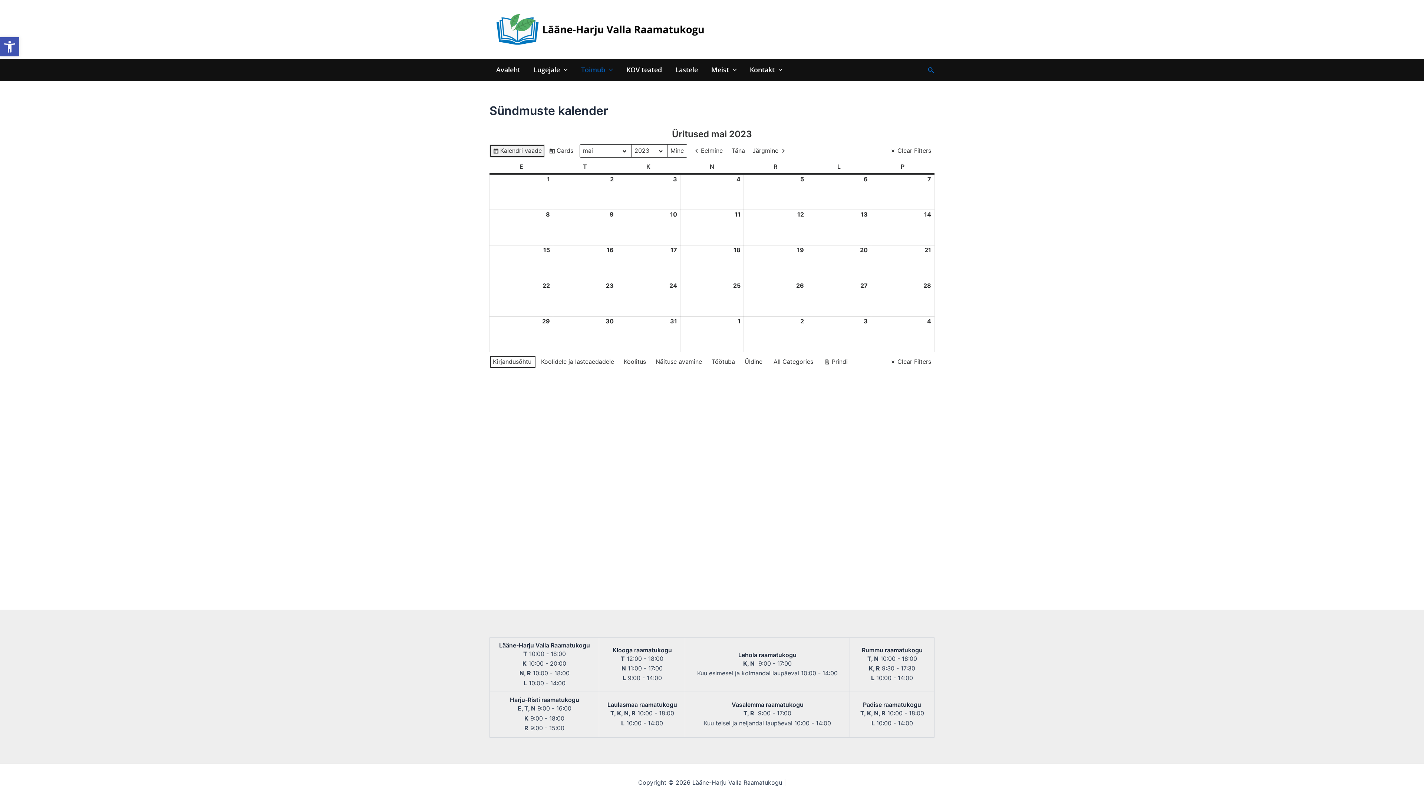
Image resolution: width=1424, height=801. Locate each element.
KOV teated (644, 70)
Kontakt (762, 70)
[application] (564, 70)
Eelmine (712, 150)
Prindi (836, 363)
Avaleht (508, 70)
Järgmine (765, 150)
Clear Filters (914, 150)
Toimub (593, 70)
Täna (738, 150)
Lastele (686, 70)
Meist (720, 70)
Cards (561, 152)
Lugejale (547, 70)
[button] (9, 46)
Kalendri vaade (517, 152)
